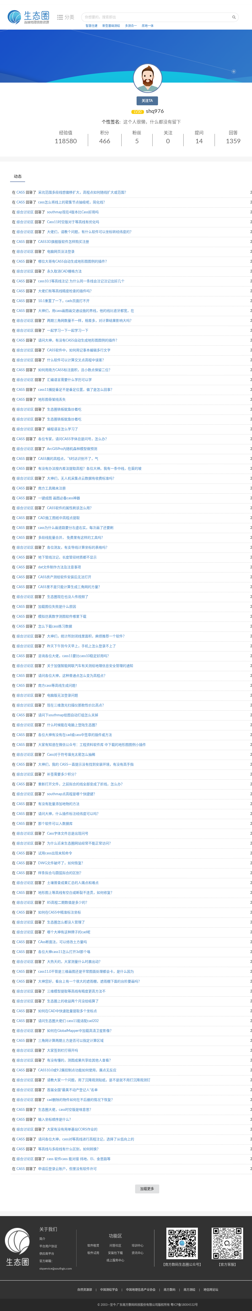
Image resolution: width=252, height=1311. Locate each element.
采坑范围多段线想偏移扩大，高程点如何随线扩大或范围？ (83, 192)
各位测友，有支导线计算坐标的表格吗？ (78, 547)
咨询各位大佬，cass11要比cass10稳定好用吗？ (74, 656)
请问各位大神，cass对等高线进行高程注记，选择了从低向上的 (86, 1139)
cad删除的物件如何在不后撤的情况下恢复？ (80, 1100)
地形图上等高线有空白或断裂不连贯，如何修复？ (76, 893)
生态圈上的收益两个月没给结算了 (73, 1001)
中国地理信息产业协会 (141, 1289)
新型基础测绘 (111, 25)
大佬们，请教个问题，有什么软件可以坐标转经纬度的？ (90, 232)
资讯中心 (137, 1253)
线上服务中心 (115, 1260)
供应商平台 (46, 1253)
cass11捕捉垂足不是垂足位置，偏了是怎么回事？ (76, 390)
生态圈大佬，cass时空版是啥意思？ (65, 1110)
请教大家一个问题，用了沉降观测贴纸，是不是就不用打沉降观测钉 (98, 1080)
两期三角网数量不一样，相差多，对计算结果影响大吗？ (90, 321)
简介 (42, 1239)
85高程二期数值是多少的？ (68, 902)
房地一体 (148, 25)
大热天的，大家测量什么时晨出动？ (74, 962)
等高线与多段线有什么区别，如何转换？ (69, 1149)
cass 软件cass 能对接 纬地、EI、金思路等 (78, 1159)
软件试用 (93, 1253)
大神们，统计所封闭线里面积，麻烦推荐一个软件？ (86, 636)
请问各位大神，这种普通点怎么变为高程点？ (72, 676)
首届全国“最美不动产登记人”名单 (72, 1090)
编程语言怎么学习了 (62, 429)
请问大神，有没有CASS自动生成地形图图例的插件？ (78, 340)
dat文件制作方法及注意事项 (59, 567)
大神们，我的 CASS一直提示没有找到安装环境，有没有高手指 (86, 764)
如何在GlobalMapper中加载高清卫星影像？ (80, 1031)
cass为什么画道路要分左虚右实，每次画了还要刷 (75, 528)
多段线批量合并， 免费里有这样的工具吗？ (71, 537)
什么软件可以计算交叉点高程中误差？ (76, 360)
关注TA (147, 101)
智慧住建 (91, 25)
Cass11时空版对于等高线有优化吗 (73, 222)
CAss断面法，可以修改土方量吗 (62, 942)
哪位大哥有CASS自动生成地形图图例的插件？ (73, 261)
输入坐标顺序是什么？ (55, 1119)
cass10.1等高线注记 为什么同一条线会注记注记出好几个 (81, 281)
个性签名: (111, 122)
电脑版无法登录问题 (62, 695)
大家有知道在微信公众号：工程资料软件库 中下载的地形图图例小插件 (92, 745)
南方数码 (169, 1289)
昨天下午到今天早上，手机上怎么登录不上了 (81, 646)
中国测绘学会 (109, 1289)
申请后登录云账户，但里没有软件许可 (67, 1169)
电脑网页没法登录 (61, 251)
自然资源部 (84, 1289)
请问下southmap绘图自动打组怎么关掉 (68, 715)
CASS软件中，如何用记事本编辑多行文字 (78, 350)
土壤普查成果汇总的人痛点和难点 (73, 883)
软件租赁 (93, 1245)
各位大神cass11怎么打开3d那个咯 (64, 952)
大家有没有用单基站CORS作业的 (72, 1129)
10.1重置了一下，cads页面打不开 (64, 301)
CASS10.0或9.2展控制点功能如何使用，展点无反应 (77, 1070)
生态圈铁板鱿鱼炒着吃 (64, 409)
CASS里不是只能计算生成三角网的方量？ (70, 587)
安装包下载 (115, 1253)
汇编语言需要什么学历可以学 (69, 380)
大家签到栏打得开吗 (62, 1050)
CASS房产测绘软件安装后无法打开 (64, 577)
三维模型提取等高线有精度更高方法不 (76, 991)
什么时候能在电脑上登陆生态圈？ (73, 725)
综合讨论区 (25, 212)
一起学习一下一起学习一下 (67, 330)
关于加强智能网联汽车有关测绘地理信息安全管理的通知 (90, 666)
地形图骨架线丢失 (52, 399)
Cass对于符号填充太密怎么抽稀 (71, 754)
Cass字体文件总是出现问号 (67, 833)
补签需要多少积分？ (62, 774)
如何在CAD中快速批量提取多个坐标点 (67, 1011)
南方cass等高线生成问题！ (58, 685)
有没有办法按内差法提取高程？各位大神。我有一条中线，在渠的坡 (90, 468)
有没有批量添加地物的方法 (58, 804)
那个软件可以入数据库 (55, 824)
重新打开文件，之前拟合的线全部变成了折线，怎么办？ (81, 784)
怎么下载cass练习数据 (55, 626)
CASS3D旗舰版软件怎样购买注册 (63, 242)
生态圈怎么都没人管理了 (66, 922)
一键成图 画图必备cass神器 (59, 498)
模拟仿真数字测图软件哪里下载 (62, 616)
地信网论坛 (211, 1289)
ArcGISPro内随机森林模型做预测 (72, 449)
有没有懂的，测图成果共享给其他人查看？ (79, 1060)
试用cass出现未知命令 (55, 853)
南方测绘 (189, 1289)
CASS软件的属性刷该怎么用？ (70, 508)
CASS (20, 192)
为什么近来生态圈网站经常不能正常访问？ (79, 843)
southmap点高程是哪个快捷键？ (72, 794)
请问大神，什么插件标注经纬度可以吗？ (69, 814)
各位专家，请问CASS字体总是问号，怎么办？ (73, 439)
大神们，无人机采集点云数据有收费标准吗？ (81, 478)
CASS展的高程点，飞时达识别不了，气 (68, 459)
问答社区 (115, 1245)
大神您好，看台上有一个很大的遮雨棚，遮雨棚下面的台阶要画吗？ (90, 981)
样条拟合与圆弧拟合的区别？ (60, 873)
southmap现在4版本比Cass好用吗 (73, 212)
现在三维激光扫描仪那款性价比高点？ (76, 705)
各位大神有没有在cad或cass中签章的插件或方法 (75, 735)
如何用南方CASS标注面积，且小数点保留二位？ (75, 370)
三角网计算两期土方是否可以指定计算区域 (71, 1040)
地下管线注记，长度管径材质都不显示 (67, 557)
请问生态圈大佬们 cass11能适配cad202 (68, 1021)
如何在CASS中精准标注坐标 (59, 912)
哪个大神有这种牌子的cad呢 (68, 932)
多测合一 (131, 25)
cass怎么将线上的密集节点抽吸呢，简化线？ (72, 202)
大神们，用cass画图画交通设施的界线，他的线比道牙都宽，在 (86, 311)
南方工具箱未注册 (52, 488)
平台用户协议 (48, 1246)
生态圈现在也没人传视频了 (67, 597)
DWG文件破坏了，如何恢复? (60, 863)
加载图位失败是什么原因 (57, 607)
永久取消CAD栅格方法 (64, 271)
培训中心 (137, 1245)
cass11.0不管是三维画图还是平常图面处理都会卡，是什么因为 (86, 971)
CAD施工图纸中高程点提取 (59, 518)
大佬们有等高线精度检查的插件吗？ (65, 291)
